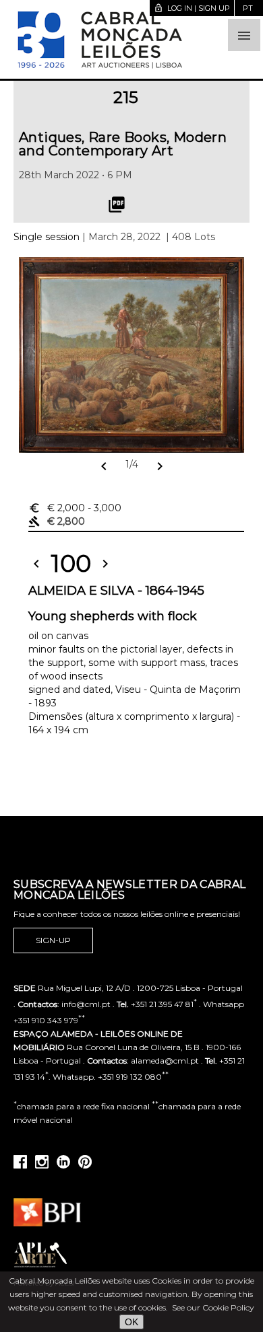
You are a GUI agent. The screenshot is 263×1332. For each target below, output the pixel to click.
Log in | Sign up (192, 8)
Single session (46, 237)
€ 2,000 (74, 508)
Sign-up (53, 940)
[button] (244, 35)
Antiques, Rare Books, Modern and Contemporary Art (123, 144)
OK (131, 1322)
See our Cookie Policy (213, 1307)
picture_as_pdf (116, 204)
